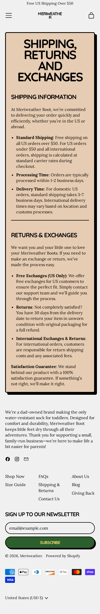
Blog (76, 484)
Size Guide (15, 484)
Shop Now (15, 476)
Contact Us (48, 498)
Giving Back (83, 493)
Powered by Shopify (63, 556)
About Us (80, 476)
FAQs (43, 476)
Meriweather (50, 15)
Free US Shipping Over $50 (50, 3)
